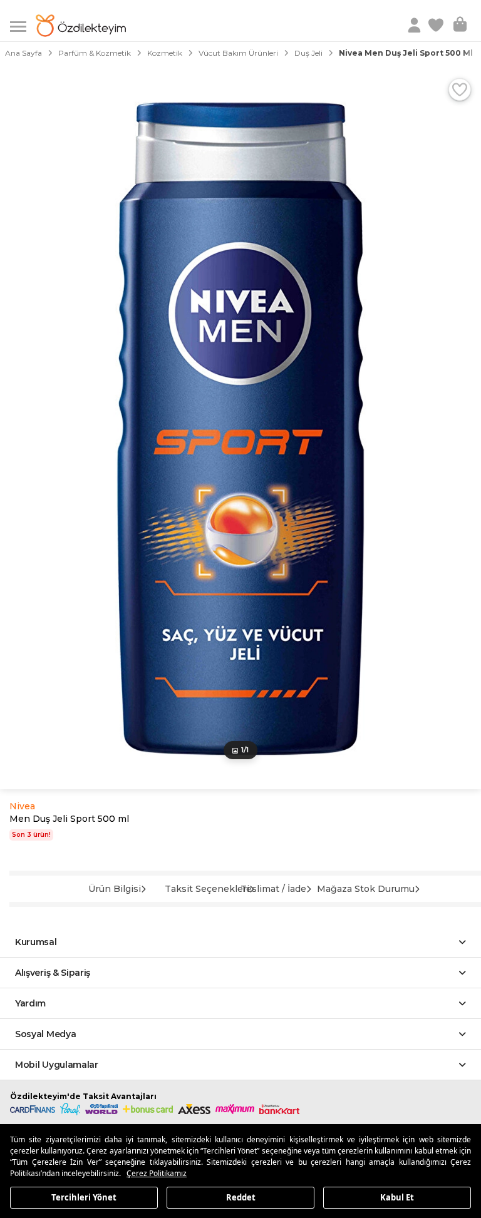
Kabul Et (397, 1196)
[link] (437, 25)
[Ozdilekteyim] (81, 25)
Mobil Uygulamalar (56, 1064)
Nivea (22, 806)
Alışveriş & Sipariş (52, 972)
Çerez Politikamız (157, 1173)
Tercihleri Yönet (83, 1196)
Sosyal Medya (45, 1034)
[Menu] (23, 25)
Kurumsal (36, 942)
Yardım (30, 1003)
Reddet (241, 1196)
